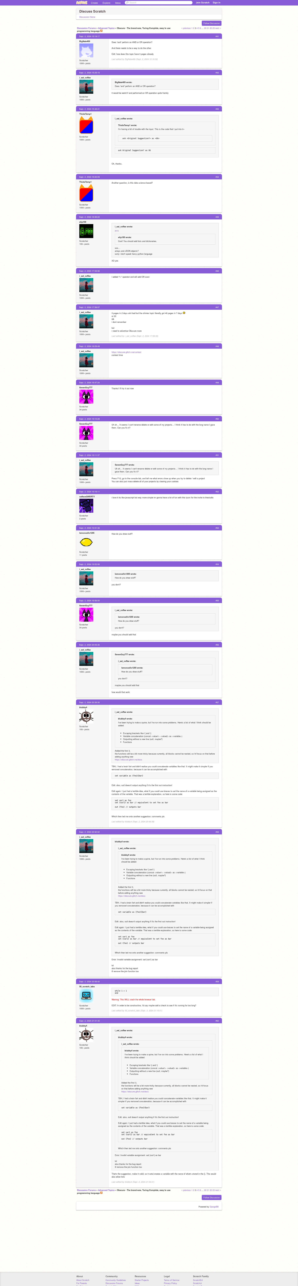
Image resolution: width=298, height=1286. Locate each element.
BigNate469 (84, 41)
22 (211, 28)
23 (213, 28)
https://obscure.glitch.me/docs (128, 759)
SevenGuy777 (85, 387)
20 (205, 28)
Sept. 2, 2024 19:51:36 (89, 527)
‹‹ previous (186, 28)
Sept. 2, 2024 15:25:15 (89, 72)
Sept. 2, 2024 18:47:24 (89, 382)
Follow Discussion (211, 23)
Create (94, 2)
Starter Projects (142, 1280)
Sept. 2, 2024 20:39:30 (89, 702)
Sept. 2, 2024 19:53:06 (89, 564)
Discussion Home (87, 16)
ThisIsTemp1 (85, 113)
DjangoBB (214, 1206)
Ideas (118, 2)
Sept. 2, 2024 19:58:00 (89, 600)
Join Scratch (203, 2)
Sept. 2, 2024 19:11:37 (89, 455)
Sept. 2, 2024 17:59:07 (89, 307)
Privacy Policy (170, 1283)
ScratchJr (197, 1283)
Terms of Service (171, 1280)
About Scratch (82, 1280)
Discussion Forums (86, 28)
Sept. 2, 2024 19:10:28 (89, 418)
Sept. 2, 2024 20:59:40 (89, 981)
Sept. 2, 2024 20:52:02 (89, 831)
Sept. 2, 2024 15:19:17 (89, 36)
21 (208, 28)
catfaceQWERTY (87, 496)
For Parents (81, 1283)
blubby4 (83, 707)
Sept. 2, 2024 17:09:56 (89, 270)
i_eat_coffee (85, 77)
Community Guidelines (116, 1280)
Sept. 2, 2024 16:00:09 (89, 176)
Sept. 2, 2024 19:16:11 (89, 491)
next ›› (218, 28)
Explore (106, 2)
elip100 (82, 221)
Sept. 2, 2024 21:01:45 (89, 1020)
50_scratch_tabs (87, 986)
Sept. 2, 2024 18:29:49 (89, 346)
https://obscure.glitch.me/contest (126, 352)
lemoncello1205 (86, 532)
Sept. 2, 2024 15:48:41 (89, 108)
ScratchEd (198, 1280)
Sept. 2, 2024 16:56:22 (89, 216)
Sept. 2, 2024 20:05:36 (89, 644)
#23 (116, 231)
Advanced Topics (106, 28)
